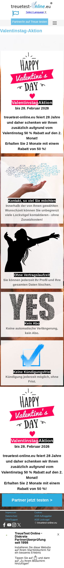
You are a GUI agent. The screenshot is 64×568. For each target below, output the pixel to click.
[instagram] (14, 524)
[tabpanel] (32, 102)
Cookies (38, 512)
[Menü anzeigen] (55, 23)
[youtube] (9, 524)
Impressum (10, 512)
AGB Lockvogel (41, 519)
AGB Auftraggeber (43, 516)
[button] (32, 500)
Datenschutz (11, 516)
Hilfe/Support (11, 519)
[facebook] (4, 524)
